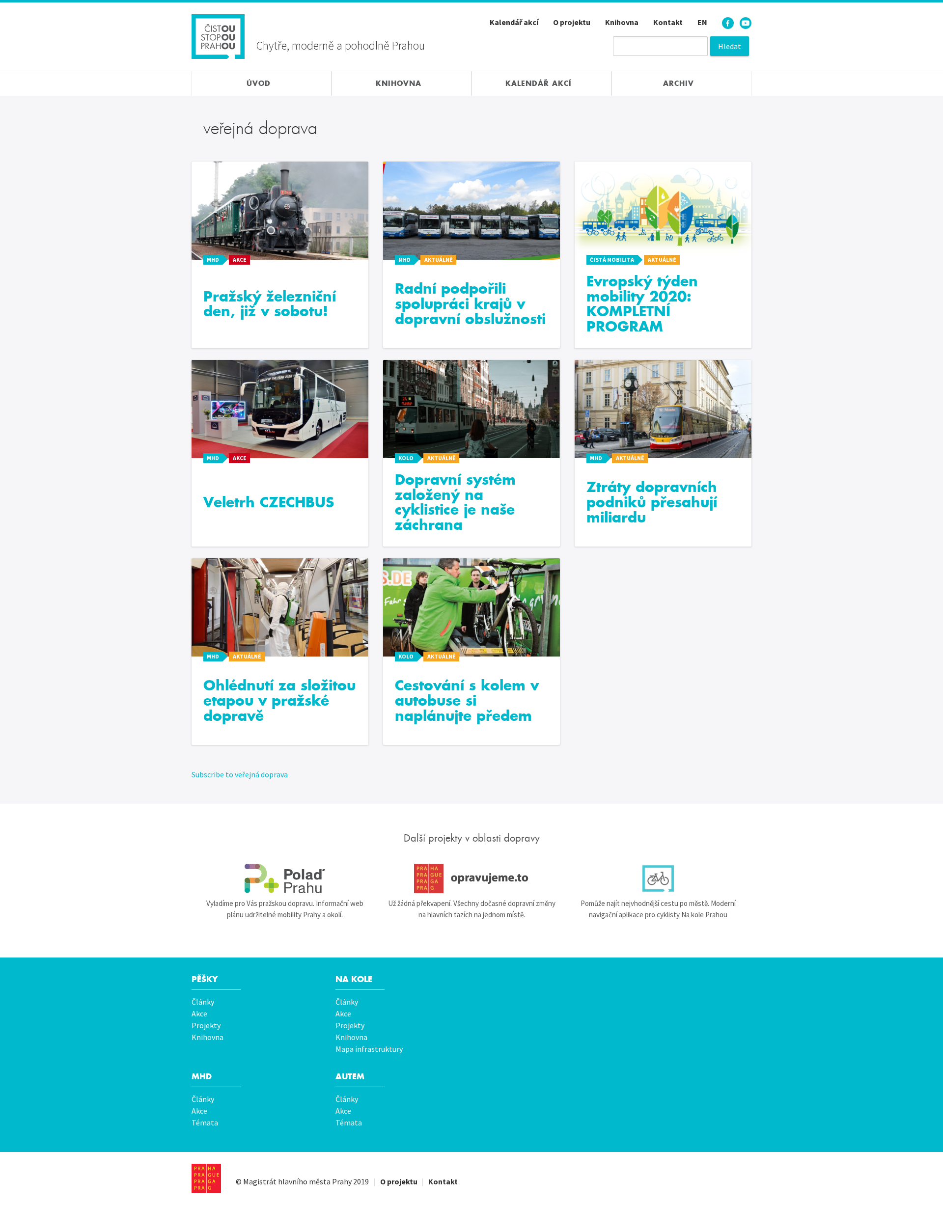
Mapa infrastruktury (369, 1049)
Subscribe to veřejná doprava (240, 774)
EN (702, 22)
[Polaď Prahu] (284, 878)
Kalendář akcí (514, 22)
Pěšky (205, 979)
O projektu (571, 22)
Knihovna (621, 22)
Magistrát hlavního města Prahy (297, 1181)
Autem (349, 1076)
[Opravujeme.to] (471, 878)
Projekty (206, 1025)
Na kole (353, 979)
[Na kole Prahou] (658, 878)
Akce (199, 1013)
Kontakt (668, 22)
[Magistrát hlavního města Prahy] (206, 1178)
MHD (202, 1076)
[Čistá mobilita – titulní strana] (218, 35)
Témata (205, 1122)
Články (203, 1002)
